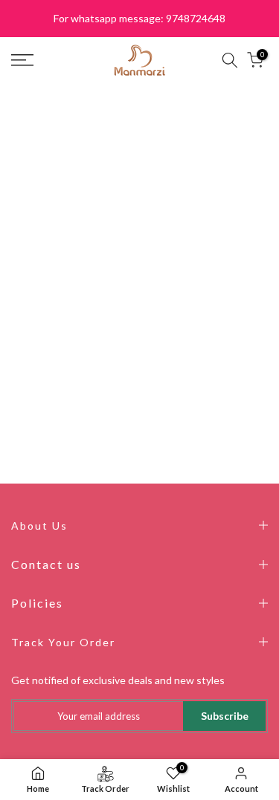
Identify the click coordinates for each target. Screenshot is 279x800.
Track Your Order (63, 642)
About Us (39, 525)
